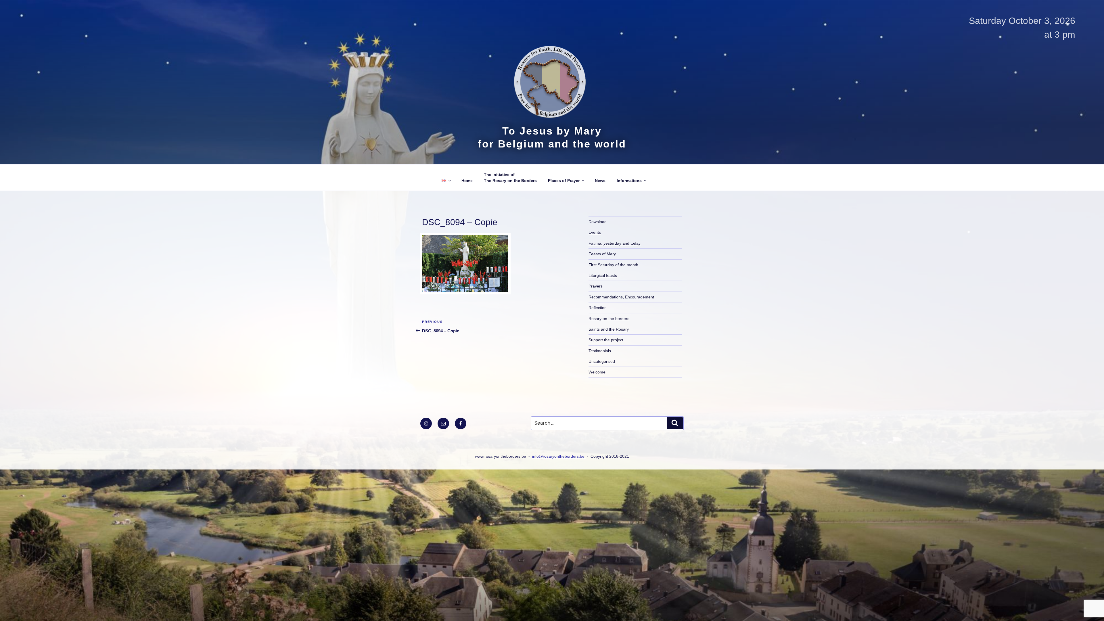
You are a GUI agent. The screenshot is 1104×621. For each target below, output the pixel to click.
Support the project (606, 340)
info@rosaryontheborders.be (559, 456)
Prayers (596, 286)
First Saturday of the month (613, 264)
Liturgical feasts (603, 275)
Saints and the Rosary (609, 329)
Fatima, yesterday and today (615, 243)
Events (595, 232)
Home (467, 180)
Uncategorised (602, 361)
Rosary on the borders (609, 318)
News (600, 180)
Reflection (598, 307)
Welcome (597, 372)
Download (598, 221)
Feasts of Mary (602, 254)
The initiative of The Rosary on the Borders (510, 177)
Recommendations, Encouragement (621, 297)
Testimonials (600, 350)
